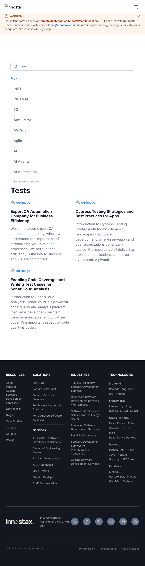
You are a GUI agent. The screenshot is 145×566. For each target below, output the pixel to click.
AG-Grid (20, 130)
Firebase (128, 481)
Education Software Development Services (85, 427)
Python (113, 449)
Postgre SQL (117, 476)
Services (39, 430)
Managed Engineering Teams (46, 450)
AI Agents (22, 161)
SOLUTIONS (41, 375)
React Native (117, 423)
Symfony (125, 406)
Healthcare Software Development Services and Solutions (85, 400)
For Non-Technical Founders (44, 397)
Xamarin (114, 428)
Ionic (112, 432)
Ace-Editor (22, 120)
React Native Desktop (122, 437)
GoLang (114, 459)
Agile (18, 141)
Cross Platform (119, 417)
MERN (134, 410)
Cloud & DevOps (43, 477)
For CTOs (38, 382)
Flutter (131, 423)
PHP (131, 449)
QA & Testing (41, 470)
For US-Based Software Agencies (47, 417)
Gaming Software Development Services (85, 461)
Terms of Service (108, 548)
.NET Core (127, 459)
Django (113, 410)
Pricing (10, 439)
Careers (11, 433)
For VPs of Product (44, 389)
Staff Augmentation (45, 483)
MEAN (124, 410)
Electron (126, 428)
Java (112, 454)
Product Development (46, 458)
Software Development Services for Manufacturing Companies (85, 447)
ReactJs (114, 389)
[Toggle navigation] (135, 7)
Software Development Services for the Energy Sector (85, 415)
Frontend (115, 383)
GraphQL (114, 481)
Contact (11, 427)
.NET (18, 89)
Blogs (9, 415)
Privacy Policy (87, 548)
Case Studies (14, 421)
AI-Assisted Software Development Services (47, 440)
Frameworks (117, 400)
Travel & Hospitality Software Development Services (85, 386)
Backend (114, 444)
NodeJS (122, 454)
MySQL (131, 476)
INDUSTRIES (80, 375)
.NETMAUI (22, 99)
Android (121, 393)
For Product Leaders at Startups (47, 407)
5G (16, 110)
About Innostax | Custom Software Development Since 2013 (14, 392)
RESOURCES (15, 375)
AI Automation (25, 172)
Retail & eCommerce (83, 435)
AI (15, 151)
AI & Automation (43, 464)
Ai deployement (26, 182)
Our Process (13, 408)
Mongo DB (115, 471)
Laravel (113, 406)
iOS (111, 393)
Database (115, 466)
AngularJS (127, 389)
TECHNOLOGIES (121, 375)
